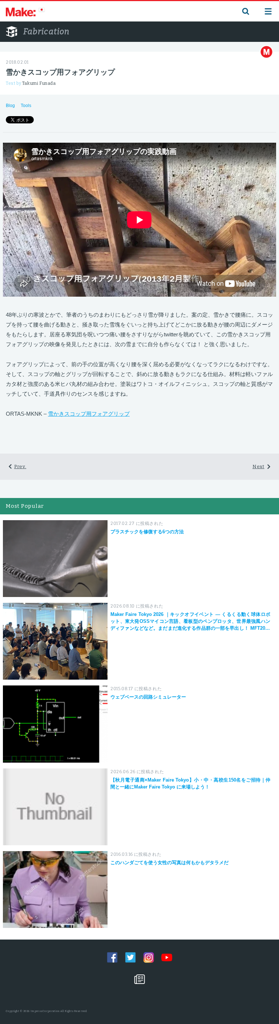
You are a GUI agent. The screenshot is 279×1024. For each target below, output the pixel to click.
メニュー (268, 11)
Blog (10, 105)
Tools (26, 105)
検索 (245, 11)
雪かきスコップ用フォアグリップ (89, 414)
